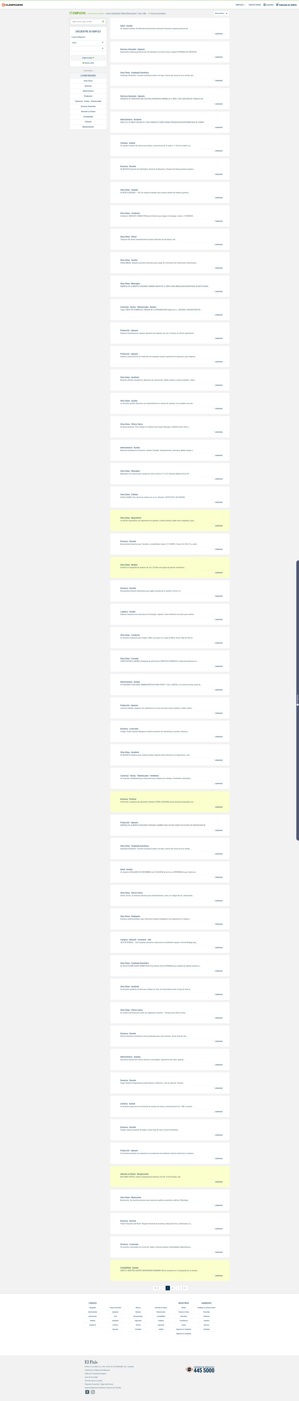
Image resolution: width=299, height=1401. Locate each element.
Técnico (138, 1325)
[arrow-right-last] (184, 1288)
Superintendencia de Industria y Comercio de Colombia (103, 1388)
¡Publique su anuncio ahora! (206, 1308)
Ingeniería (161, 1325)
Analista (92, 1321)
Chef (115, 1316)
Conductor (115, 1321)
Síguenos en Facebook (183, 1329)
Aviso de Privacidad (91, 1377)
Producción (88, 96)
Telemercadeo (161, 1312)
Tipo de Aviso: (88, 45)
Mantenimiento (88, 127)
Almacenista (93, 1316)
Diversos (206, 1325)
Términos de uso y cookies (93, 1381)
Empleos (240, 5)
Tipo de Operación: (88, 39)
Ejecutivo (115, 1329)
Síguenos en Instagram (183, 1334)
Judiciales (206, 1329)
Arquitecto (92, 1325)
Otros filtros (87, 58)
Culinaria (88, 122)
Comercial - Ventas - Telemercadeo (88, 101)
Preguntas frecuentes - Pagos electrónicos (99, 1384)
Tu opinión (297, 699)
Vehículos (206, 1316)
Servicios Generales (88, 106)
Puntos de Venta (183, 1312)
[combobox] (88, 21)
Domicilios (183, 1316)
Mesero (138, 1308)
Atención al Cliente (88, 111)
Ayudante (115, 1312)
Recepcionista (138, 1316)
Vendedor (138, 1329)
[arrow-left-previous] (163, 1288)
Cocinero (115, 1325)
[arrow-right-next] (177, 1288)
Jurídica (161, 1329)
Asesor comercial (115, 1308)
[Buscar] (103, 21)
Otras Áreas (88, 81)
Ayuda (184, 1325)
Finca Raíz (206, 1312)
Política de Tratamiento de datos (95, 1374)
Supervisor (138, 1321)
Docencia (88, 86)
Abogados (92, 1308)
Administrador (92, 1312)
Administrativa (88, 91)
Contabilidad (88, 117)
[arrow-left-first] (156, 1288)
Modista (138, 1312)
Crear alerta (89, 63)
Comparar (218, 34)
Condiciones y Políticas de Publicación (97, 1370)
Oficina (184, 1308)
